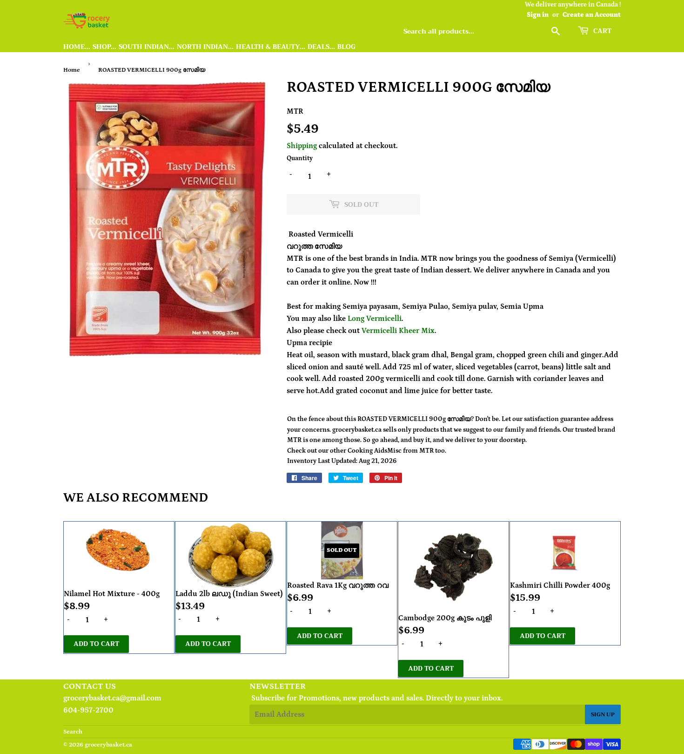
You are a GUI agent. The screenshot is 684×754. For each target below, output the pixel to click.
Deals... (321, 46)
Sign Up (603, 714)
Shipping (302, 146)
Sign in (538, 15)
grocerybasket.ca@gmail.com (112, 698)
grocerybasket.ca (108, 744)
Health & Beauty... (270, 46)
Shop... (104, 46)
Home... (76, 46)
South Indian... (146, 46)
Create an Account (592, 15)
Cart (601, 30)
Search (72, 731)
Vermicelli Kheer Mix (398, 330)
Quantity (300, 158)
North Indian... (205, 46)
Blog (346, 46)
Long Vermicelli (375, 318)
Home (71, 70)
